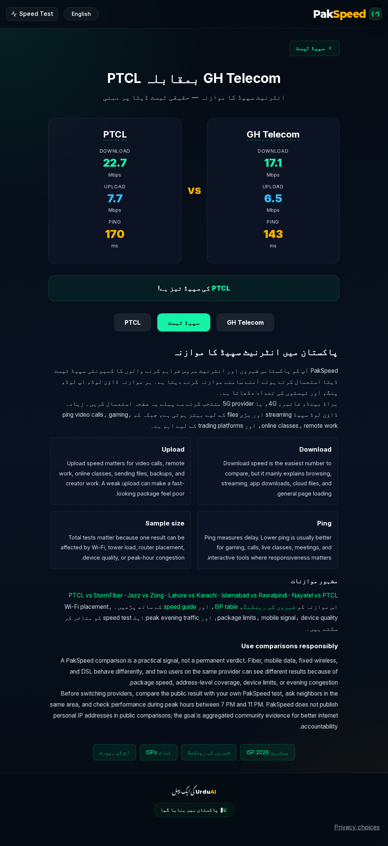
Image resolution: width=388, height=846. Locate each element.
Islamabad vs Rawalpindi (254, 595)
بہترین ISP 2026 (268, 752)
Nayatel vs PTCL (315, 595)
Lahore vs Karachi (192, 595)
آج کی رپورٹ (114, 752)
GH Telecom (273, 134)
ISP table (226, 606)
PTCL (115, 134)
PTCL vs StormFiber (96, 595)
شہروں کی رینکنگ (269, 606)
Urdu (206, 791)
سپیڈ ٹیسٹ (184, 322)
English (81, 14)
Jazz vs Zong (145, 595)
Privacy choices (357, 827)
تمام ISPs (158, 752)
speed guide (180, 606)
